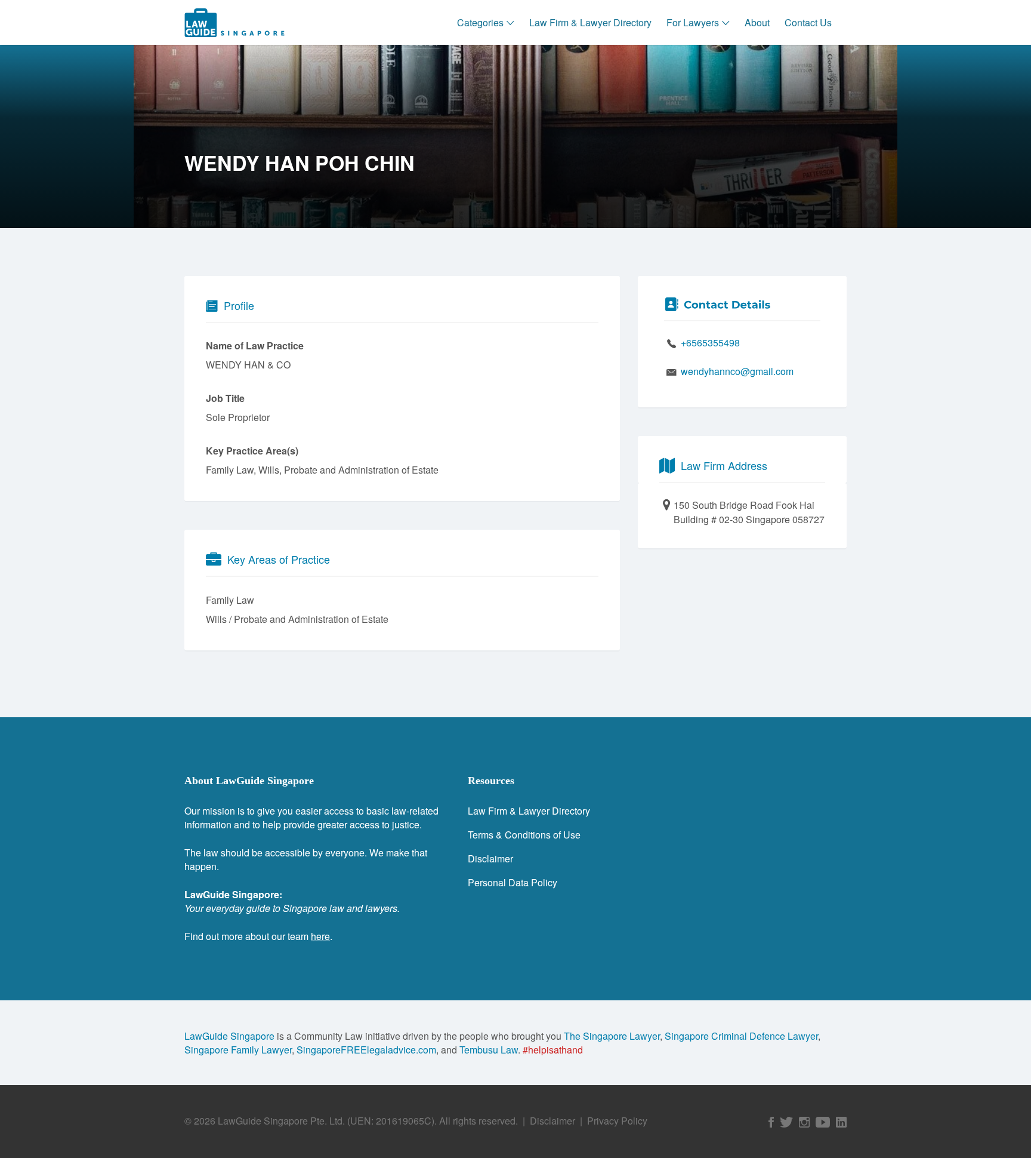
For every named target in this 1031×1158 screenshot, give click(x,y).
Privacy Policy (617, 1121)
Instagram (804, 1122)
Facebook (771, 1122)
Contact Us (808, 22)
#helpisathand (553, 1049)
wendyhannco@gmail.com (737, 371)
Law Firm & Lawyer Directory (590, 22)
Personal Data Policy (512, 882)
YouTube (823, 1122)
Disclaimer (490, 858)
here (320, 936)
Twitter (786, 1122)
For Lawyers (692, 22)
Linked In (841, 1122)
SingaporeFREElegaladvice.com (366, 1049)
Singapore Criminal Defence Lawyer (741, 1036)
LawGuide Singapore (229, 1036)
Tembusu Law (488, 1049)
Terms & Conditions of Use (524, 834)
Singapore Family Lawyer (238, 1049)
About (757, 22)
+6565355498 (710, 342)
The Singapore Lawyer (612, 1036)
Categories (480, 22)
